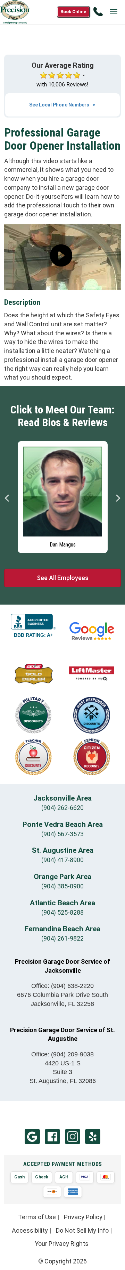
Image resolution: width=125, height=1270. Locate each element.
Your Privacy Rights (62, 1243)
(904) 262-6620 (62, 807)
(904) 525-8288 (62, 912)
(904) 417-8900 (62, 859)
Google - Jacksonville (32, 1136)
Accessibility (30, 1230)
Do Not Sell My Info (82, 1230)
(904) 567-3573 (62, 834)
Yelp (92, 1136)
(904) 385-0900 (62, 886)
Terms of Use (37, 1217)
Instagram (72, 1136)
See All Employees (63, 577)
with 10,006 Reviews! (62, 84)
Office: (62, 985)
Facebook (52, 1136)
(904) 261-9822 (62, 938)
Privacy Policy (83, 1217)
